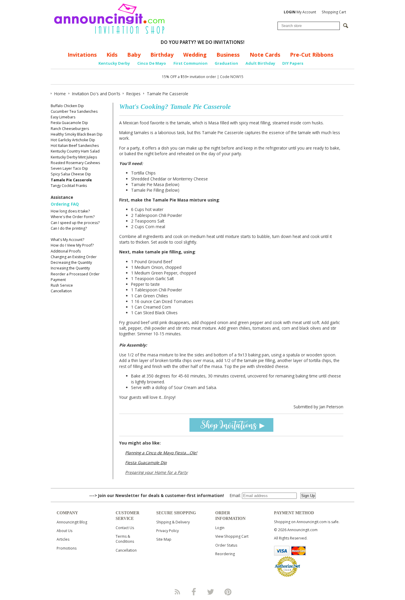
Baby (134, 54)
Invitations (82, 54)
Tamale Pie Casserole (71, 179)
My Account (300, 12)
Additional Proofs (66, 251)
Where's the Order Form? (73, 216)
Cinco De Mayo (151, 63)
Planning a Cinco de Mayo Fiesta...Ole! (161, 452)
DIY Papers (292, 63)
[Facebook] (194, 592)
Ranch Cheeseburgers (70, 128)
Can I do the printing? (69, 228)
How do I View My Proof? (72, 245)
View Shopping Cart (231, 536)
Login (219, 527)
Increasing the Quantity (70, 268)
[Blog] (177, 592)
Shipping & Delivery (173, 522)
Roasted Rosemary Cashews (75, 162)
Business (228, 54)
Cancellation (61, 290)
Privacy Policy (167, 530)
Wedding (195, 54)
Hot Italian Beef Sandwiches (75, 145)
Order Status (226, 545)
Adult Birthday (260, 63)
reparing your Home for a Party (157, 472)
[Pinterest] (228, 592)
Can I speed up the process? (75, 222)
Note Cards (265, 54)
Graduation (226, 63)
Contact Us (125, 527)
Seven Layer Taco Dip (69, 168)
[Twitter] (211, 592)
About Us (64, 530)
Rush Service (62, 285)
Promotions (66, 548)
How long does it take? (70, 211)
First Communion (190, 63)
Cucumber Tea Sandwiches (74, 111)
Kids (111, 54)
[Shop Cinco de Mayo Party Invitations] (231, 424)
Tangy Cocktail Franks (69, 185)
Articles (63, 539)
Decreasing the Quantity (71, 262)
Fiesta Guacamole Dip (69, 122)
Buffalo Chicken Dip (67, 105)
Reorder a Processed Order (75, 274)
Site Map (163, 539)
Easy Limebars (63, 117)
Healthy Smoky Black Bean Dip (77, 134)
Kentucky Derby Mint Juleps (74, 157)
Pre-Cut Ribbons (311, 54)
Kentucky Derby (114, 63)
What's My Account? (67, 239)
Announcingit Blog (72, 522)
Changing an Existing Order (74, 256)
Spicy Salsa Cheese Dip (71, 174)
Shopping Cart (334, 12)
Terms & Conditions (125, 539)
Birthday (161, 54)
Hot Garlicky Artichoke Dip (73, 139)
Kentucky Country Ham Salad (75, 151)
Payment (58, 279)
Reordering (225, 553)
